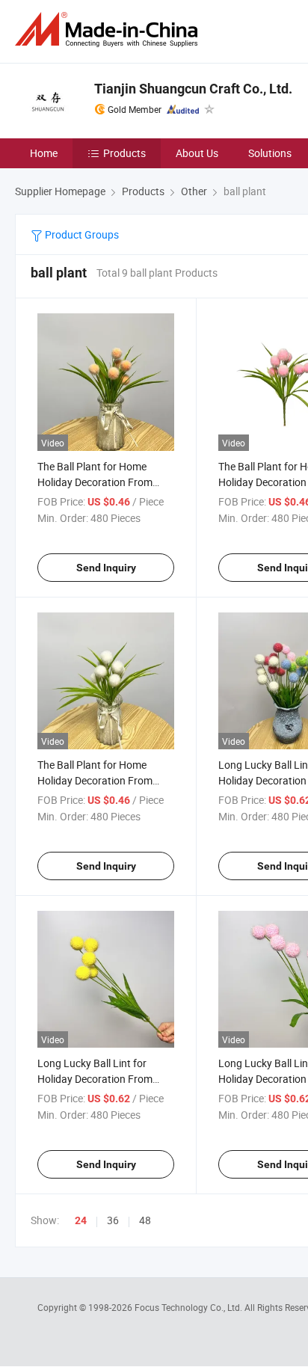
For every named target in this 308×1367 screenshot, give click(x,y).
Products (124, 153)
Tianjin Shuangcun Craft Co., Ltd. (193, 88)
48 (145, 1220)
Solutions (270, 153)
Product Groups (81, 234)
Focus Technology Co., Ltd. (189, 1307)
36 (113, 1220)
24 (81, 1220)
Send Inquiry (106, 568)
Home (44, 153)
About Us (197, 153)
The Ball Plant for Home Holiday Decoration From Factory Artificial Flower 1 (96, 780)
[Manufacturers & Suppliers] (109, 29)
